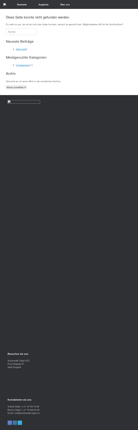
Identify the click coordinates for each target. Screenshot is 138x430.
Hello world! (21, 49)
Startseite (22, 4)
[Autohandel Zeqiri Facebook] (10, 423)
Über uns (65, 4)
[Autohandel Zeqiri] (4, 4)
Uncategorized (23, 65)
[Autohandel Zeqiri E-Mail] (20, 423)
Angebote (43, 4)
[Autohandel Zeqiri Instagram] (15, 423)
